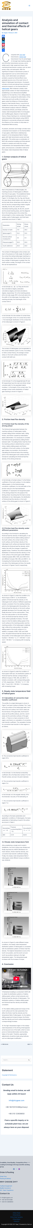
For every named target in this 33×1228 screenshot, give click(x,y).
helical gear (22, 57)
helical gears (5, 88)
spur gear (22, 55)
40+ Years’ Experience (6, 1190)
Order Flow (3, 1176)
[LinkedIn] (16, 41)
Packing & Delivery (5, 1178)
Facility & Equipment (6, 1186)
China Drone (16, 1215)
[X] (16, 39)
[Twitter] (16, 1169)
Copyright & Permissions (9, 1075)
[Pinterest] (16, 44)
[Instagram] (19, 1169)
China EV (16, 1221)
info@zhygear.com (16, 1100)
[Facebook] (16, 36)
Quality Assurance (5, 1188)
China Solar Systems (16, 1217)
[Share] (16, 50)
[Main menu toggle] (29, 6)
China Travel (16, 1213)
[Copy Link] (16, 47)
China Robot (16, 1219)
